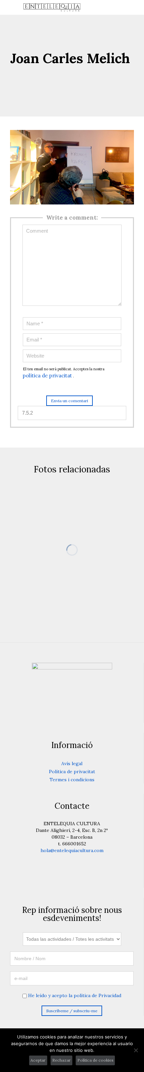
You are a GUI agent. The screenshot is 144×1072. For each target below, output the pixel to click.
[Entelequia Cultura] (76, 7)
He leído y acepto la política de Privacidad (74, 995)
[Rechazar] (135, 1050)
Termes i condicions (72, 780)
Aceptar (38, 1060)
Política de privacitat (72, 771)
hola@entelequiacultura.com (72, 850)
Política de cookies (95, 1060)
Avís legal (71, 763)
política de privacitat (47, 375)
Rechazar (61, 1060)
